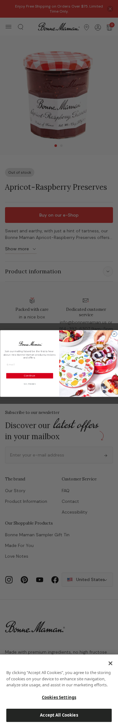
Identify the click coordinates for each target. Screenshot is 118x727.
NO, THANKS (29, 384)
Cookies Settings (59, 697)
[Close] (110, 663)
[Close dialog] (114, 334)
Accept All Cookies (59, 715)
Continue (29, 375)
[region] (59, 690)
